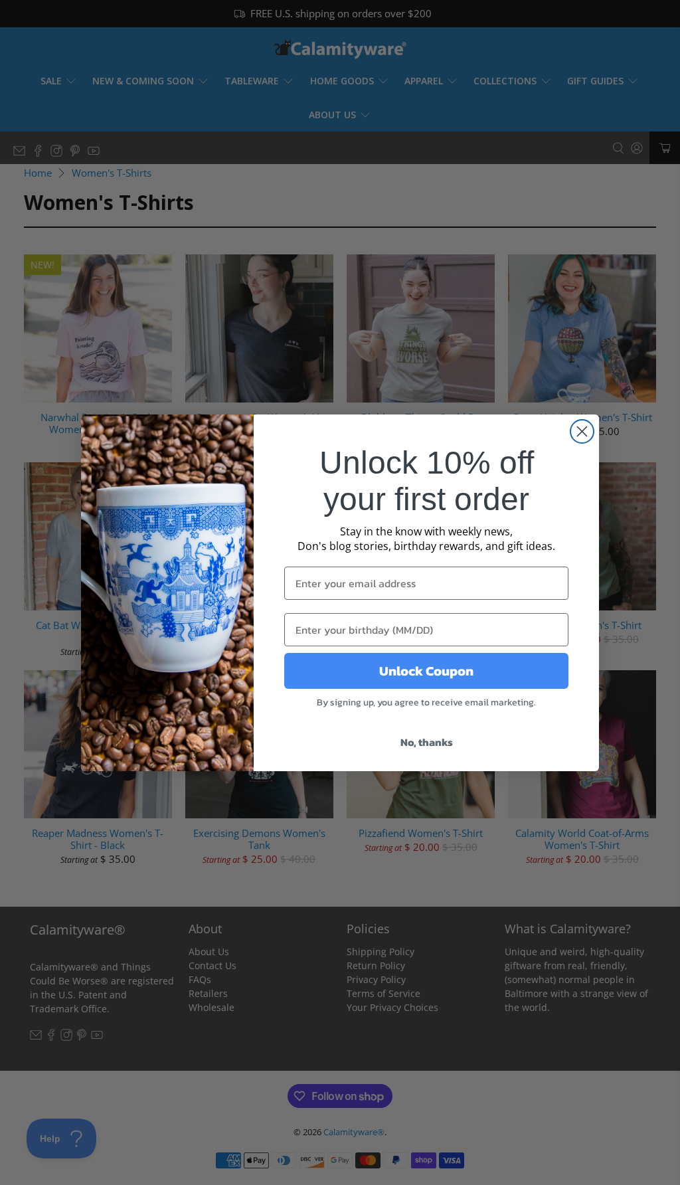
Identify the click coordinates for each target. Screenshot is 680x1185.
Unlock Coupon (426, 671)
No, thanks (426, 742)
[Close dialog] (582, 431)
